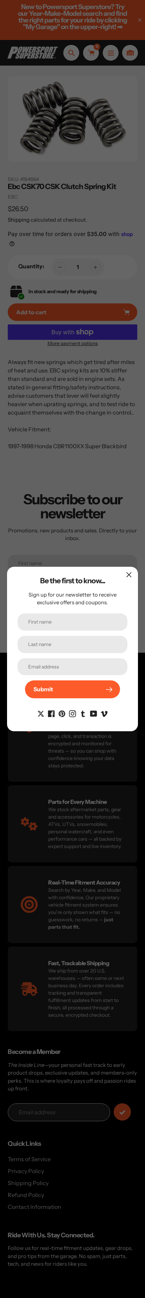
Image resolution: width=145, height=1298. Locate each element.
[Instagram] (72, 713)
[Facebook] (51, 713)
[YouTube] (93, 713)
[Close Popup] (129, 574)
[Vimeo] (104, 713)
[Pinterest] (61, 713)
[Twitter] (40, 713)
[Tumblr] (83, 713)
